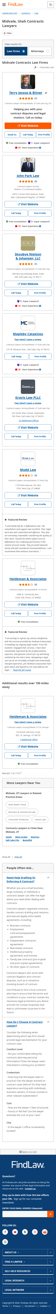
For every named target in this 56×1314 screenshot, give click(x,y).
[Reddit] (45, 1232)
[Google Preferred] (5, 1242)
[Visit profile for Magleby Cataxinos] (28, 323)
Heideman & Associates (28, 579)
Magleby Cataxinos (28, 334)
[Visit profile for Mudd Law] (28, 459)
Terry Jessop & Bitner (25, 92)
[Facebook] (5, 1232)
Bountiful (27, 840)
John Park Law (28, 175)
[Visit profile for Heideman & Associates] (28, 568)
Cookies (44, 1306)
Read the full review (22, 670)
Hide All (18, 857)
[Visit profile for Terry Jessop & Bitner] (28, 82)
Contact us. (30, 1188)
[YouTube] (15, 1232)
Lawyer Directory (9, 13)
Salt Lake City (12, 840)
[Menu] (4, 4)
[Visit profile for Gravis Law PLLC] (28, 387)
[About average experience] (40, 147)
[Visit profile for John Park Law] (28, 165)
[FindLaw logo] (16, 4)
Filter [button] (9, 33)
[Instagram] (35, 1232)
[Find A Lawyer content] (50, 1262)
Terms (5, 1306)
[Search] (50, 4)
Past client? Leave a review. (28, 339)
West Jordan (21, 837)
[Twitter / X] (25, 1232)
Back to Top (29, 1151)
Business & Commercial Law (21, 812)
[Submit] (50, 1214)
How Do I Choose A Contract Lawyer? (25, 1023)
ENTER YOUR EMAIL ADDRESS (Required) (22, 1208)
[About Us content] (50, 1252)
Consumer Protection (18, 819)
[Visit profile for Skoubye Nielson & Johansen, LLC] (28, 243)
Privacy (16, 1306)
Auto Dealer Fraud (17, 804)
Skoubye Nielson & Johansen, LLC (28, 256)
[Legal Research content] (50, 1280)
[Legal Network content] (50, 1290)
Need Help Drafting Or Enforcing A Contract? (21, 879)
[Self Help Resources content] (50, 1271)
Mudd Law (28, 469)
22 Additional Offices (29, 420)
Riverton (35, 837)
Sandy (9, 837)
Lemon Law (40, 819)
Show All (6, 857)
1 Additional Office (29, 739)
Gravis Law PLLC (28, 397)
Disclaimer (30, 1306)
